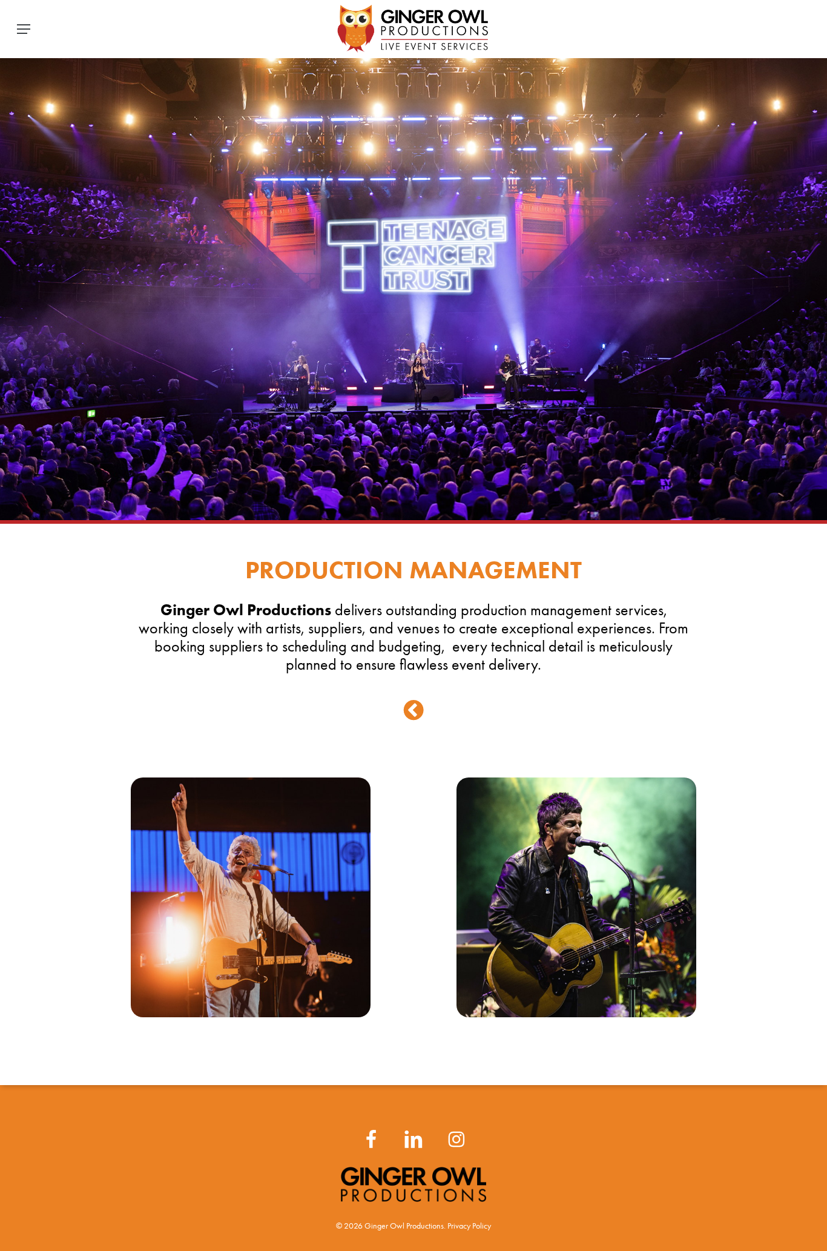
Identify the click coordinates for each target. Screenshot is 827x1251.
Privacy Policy (469, 1226)
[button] (23, 29)
